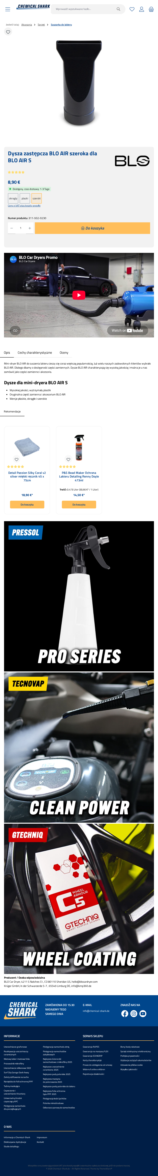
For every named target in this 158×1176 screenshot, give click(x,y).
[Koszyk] (150, 9)
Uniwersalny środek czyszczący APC (13, 1100)
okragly (13, 198)
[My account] (141, 9)
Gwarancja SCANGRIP (93, 1055)
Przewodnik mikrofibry (14, 1063)
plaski (25, 198)
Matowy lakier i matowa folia (17, 1058)
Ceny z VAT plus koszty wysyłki (24, 205)
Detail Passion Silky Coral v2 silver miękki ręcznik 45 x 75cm (27, 476)
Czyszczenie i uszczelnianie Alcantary (14, 1092)
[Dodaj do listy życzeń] (8, 31)
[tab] (7, 353)
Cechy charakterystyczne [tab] (35, 352)
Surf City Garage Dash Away (16, 1072)
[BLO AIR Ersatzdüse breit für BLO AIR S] (79, 82)
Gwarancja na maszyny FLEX (95, 1051)
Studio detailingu (11, 1146)
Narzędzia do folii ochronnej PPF (18, 1081)
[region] (79, 82)
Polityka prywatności (129, 1055)
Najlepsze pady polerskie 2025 (56, 1074)
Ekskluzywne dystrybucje (15, 1142)
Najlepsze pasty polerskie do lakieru (59, 1086)
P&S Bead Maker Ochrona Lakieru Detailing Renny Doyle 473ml (79, 476)
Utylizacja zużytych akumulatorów (135, 1060)
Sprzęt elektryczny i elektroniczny (135, 1051)
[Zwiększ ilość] (30, 228)
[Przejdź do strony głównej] (33, 7)
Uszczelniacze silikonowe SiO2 (17, 1068)
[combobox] (81, 9)
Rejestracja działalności (93, 1074)
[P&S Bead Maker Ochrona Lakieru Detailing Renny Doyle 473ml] (79, 447)
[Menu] (8, 9)
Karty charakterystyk (92, 1060)
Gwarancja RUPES (91, 1046)
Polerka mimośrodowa (53, 1103)
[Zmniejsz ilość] (11, 228)
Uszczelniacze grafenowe (15, 1046)
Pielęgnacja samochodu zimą (56, 1046)
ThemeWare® (105, 1168)
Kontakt (40, 1142)
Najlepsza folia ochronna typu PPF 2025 (54, 1092)
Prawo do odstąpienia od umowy (97, 1064)
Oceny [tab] (64, 352)
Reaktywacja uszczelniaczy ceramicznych (16, 1053)
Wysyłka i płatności (128, 1069)
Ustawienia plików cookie (131, 1064)
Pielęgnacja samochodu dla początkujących (14, 1107)
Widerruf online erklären (94, 1069)
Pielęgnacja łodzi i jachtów (54, 1098)
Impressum (42, 1137)
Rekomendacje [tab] (12, 411)
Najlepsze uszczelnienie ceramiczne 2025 (53, 1068)
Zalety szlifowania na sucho (16, 1077)
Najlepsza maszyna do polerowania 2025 (52, 1080)
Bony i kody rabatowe (130, 1046)
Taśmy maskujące (12, 1086)
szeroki (37, 198)
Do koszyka (27, 504)
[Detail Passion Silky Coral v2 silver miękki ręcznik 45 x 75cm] (27, 447)
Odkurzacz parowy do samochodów (59, 1107)
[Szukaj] (118, 9)
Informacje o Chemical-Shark (17, 1137)
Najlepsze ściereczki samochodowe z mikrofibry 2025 (57, 1060)
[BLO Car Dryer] (132, 161)
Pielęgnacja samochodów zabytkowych (54, 1053)
